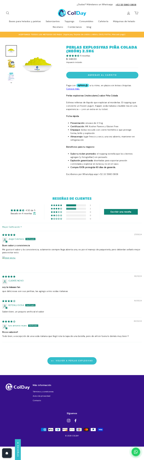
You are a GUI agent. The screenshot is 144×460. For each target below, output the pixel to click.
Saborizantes (53, 21)
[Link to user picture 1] (9, 263)
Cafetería (103, 21)
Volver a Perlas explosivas (74, 361)
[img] (8, 235)
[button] (73, 55)
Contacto (37, 400)
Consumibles (86, 21)
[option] (72, 34)
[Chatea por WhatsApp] (136, 452)
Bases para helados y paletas (25, 21)
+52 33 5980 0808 (126, 4)
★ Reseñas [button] (18, 449)
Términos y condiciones (43, 392)
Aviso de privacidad (41, 396)
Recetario (58, 27)
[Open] (7, 453)
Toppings (69, 21)
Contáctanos (75, 27)
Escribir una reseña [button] (121, 211)
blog (89, 27)
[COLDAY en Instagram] (68, 420)
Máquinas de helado (124, 21)
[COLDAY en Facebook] (75, 420)
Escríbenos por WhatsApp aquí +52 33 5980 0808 (92, 174)
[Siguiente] (11, 81)
